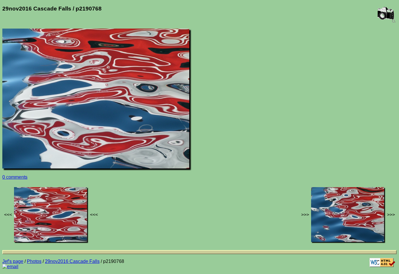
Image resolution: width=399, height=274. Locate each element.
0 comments (14, 177)
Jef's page (12, 261)
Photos (34, 261)
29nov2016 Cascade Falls (72, 261)
